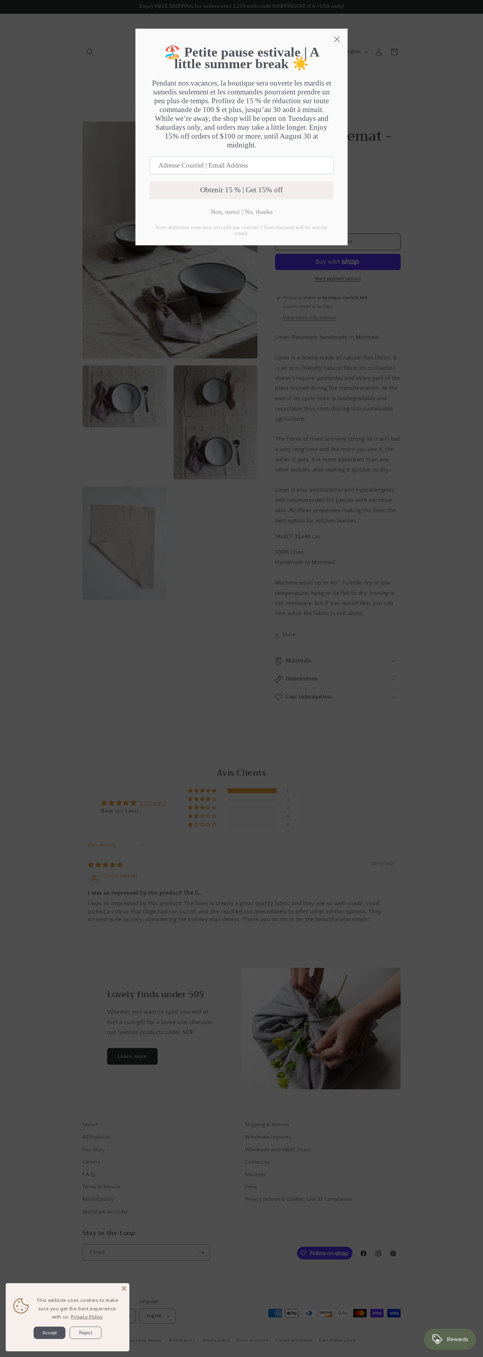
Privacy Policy (87, 1317)
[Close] (124, 1288)
